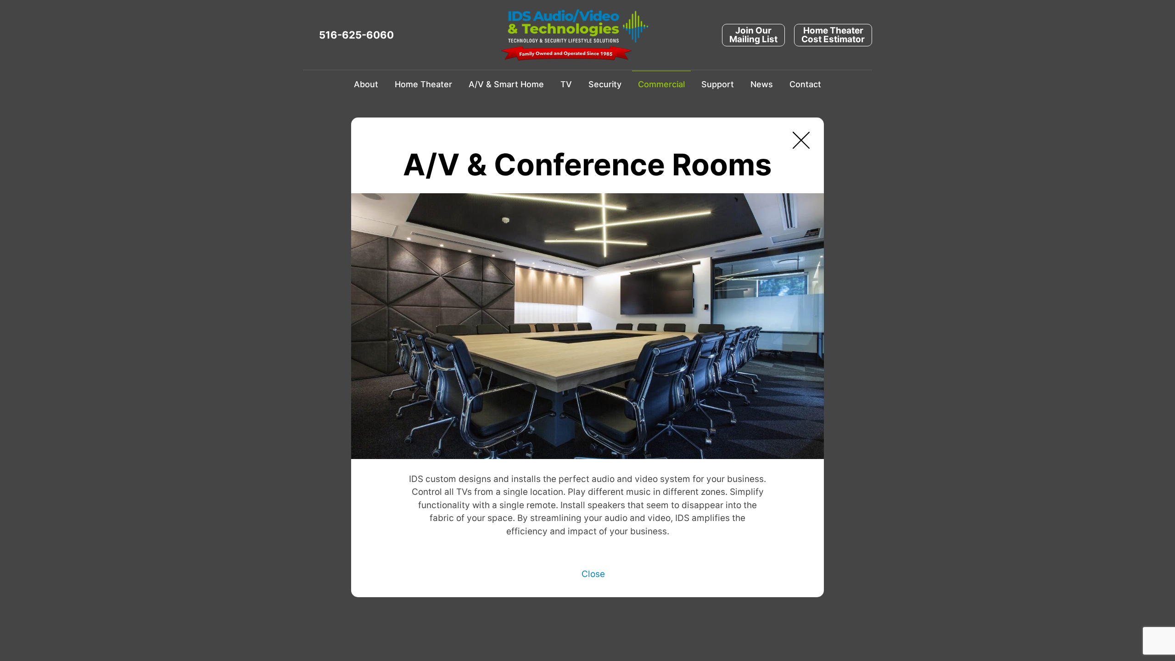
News (761, 84)
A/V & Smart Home (506, 84)
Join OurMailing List (753, 35)
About (366, 84)
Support (717, 84)
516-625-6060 (356, 35)
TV (566, 84)
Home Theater (423, 84)
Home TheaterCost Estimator (833, 35)
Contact (805, 84)
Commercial (661, 84)
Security (604, 84)
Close (593, 574)
